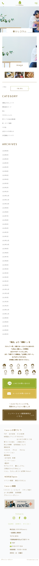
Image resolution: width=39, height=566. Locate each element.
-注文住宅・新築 (9, 458)
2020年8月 (5, 322)
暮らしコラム (19, 466)
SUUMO (10, 524)
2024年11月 (5, 200)
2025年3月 (5, 183)
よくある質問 (8, 493)
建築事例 (7, 455)
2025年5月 (5, 175)
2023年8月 (5, 253)
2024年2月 (5, 232)
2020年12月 (5, 310)
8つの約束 (20, 434)
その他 (4, 127)
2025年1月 (5, 191)
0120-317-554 (17, 546)
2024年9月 (5, 208)
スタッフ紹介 (27, 490)
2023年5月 (5, 265)
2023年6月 (5, 261)
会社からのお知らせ (8, 131)
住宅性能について (20, 445)
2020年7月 (5, 326)
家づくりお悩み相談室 (8, 119)
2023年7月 (5, 257)
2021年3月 (5, 297)
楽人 (3, 111)
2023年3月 (5, 273)
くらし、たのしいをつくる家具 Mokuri (17, 471)
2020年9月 (5, 318)
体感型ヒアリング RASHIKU (13, 437)
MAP (13, 543)
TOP (5, 434)
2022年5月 (5, 285)
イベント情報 (8, 480)
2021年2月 (5, 301)
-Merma (22, 450)
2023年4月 (5, 269)
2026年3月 (5, 163)
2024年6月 (5, 220)
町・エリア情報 (6, 123)
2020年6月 (5, 330)
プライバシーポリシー (11, 495)
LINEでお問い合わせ (21, 383)
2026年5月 (5, 155)
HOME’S (18, 524)
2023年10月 (5, 244)
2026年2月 (5, 167)
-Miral (14, 450)
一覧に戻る (19, 88)
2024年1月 (5, 236)
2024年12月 (5, 196)
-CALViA (7, 450)
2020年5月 (5, 334)
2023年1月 (5, 281)
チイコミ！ (27, 524)
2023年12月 (5, 240)
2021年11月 (5, 289)
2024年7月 (5, 216)
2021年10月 (5, 293)
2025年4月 (5, 179)
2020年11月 (5, 314)
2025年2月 (5, 187)
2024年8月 (5, 212)
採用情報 (18, 493)
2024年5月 (5, 224)
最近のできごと (20, 480)
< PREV (4, 87)
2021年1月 (5, 306)
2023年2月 (5, 277)
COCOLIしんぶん (7, 115)
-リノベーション (9, 460)
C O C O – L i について (12, 490)
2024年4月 (5, 228)
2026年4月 (5, 159)
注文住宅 (12, 434)
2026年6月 (5, 151)
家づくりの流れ (9, 442)
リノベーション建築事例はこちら (19, 414)
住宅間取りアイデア (8, 135)
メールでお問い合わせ (22, 393)
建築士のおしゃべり (8, 103)
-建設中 (6, 463)
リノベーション (9, 453)
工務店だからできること (12, 468)
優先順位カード (6, 107)
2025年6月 (5, 171)
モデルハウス (8, 466)
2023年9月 (5, 249)
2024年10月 (5, 204)
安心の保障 (8, 445)
